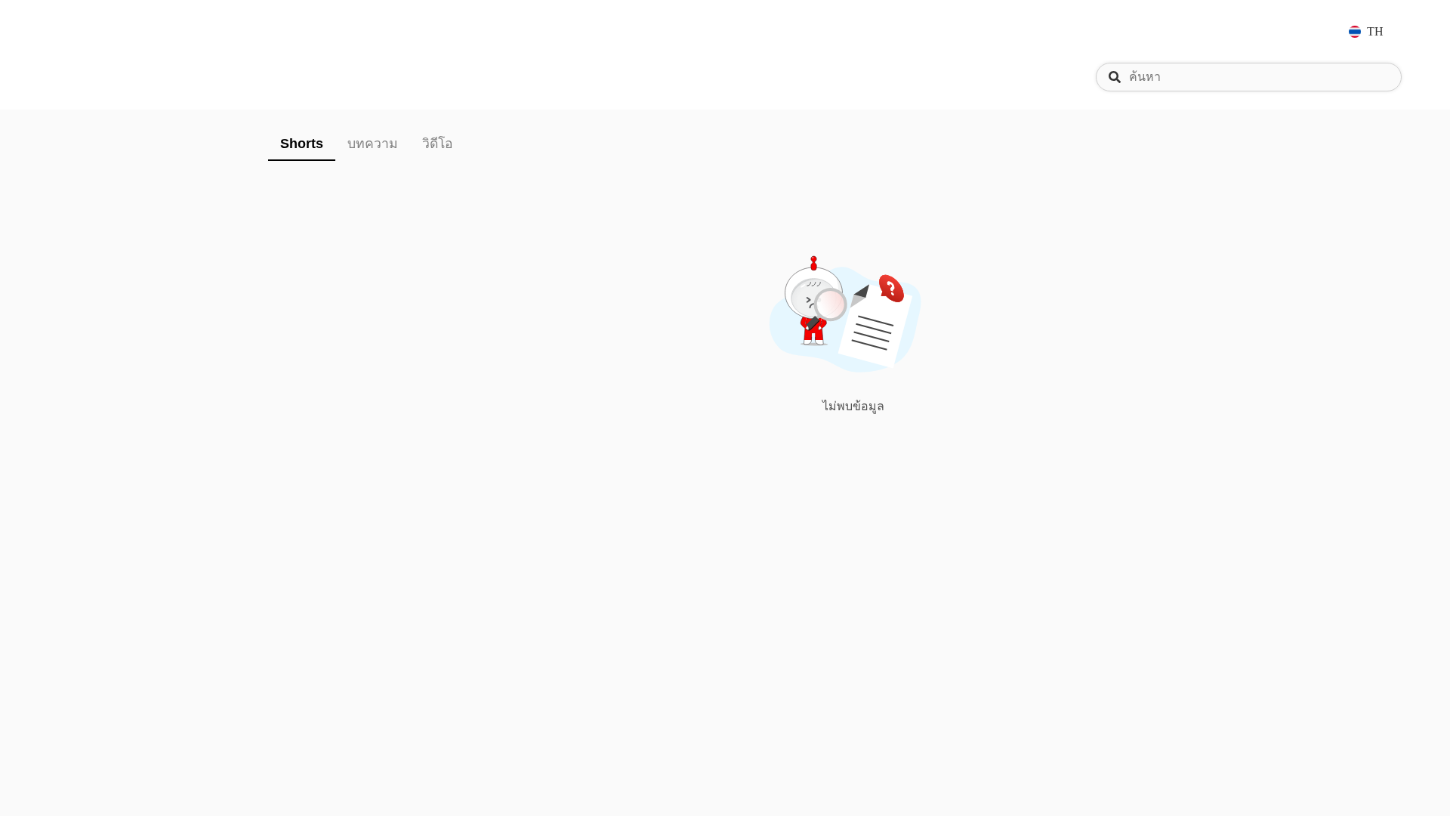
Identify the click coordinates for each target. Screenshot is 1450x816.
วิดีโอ (437, 143)
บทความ (372, 143)
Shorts (301, 143)
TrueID (93, 31)
